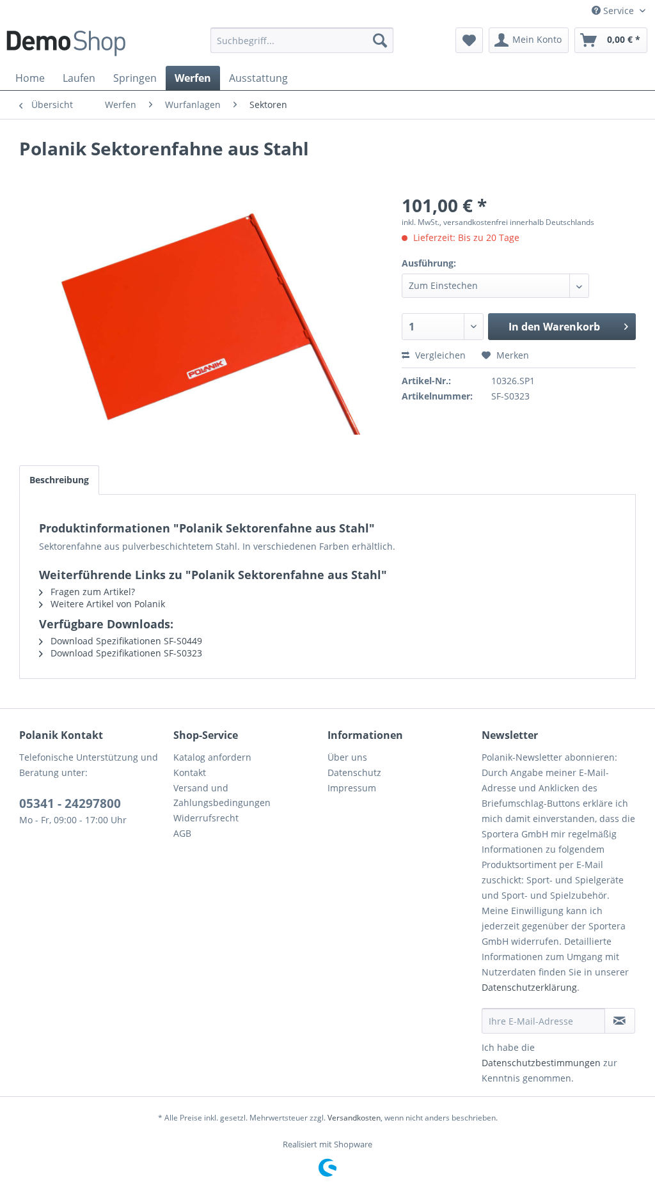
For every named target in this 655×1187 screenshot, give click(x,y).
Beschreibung (59, 480)
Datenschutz (354, 772)
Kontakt (189, 772)
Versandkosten (354, 1117)
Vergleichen (439, 355)
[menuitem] (302, 40)
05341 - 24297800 (70, 803)
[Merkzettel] (469, 40)
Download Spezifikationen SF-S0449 (125, 641)
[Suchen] (380, 40)
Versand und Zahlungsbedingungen (222, 795)
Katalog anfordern (212, 757)
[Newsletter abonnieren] (619, 1021)
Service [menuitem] (618, 10)
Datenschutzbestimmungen (541, 1063)
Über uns (347, 757)
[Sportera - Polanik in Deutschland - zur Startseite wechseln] (65, 43)
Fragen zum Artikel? (91, 592)
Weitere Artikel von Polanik (106, 604)
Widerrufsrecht (206, 818)
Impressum (352, 788)
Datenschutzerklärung (529, 987)
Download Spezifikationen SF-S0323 (125, 653)
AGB (182, 833)
